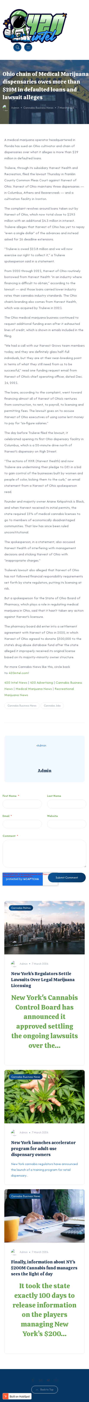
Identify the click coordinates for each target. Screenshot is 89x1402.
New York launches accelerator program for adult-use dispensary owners (43, 1148)
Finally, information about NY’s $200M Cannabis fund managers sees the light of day (44, 1268)
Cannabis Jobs (52, 705)
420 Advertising (41, 682)
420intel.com (18, 672)
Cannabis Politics (21, 908)
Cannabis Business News (38, 108)
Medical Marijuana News (34, 688)
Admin (15, 108)
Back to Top (46, 1389)
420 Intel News (15, 682)
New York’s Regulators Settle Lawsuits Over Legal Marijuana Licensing (43, 979)
